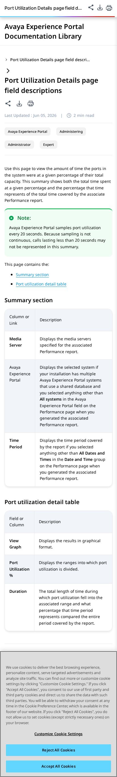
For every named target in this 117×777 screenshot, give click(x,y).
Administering (71, 131)
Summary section (32, 274)
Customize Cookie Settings (58, 733)
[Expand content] (8, 71)
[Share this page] (90, 7)
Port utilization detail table (41, 284)
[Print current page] (109, 8)
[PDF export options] (100, 7)
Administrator (19, 144)
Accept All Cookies (58, 766)
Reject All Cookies (58, 750)
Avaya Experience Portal (27, 131)
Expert (48, 144)
